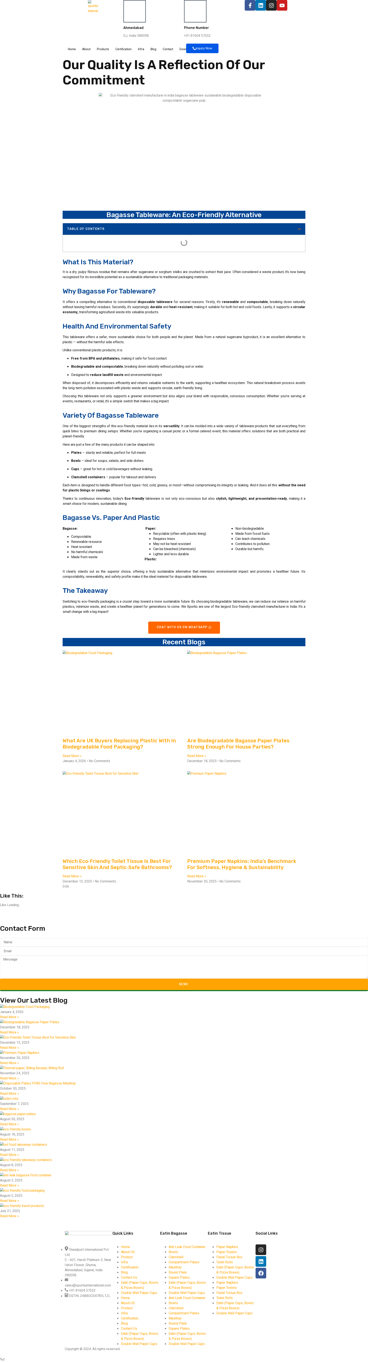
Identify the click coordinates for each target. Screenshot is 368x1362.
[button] (299, 229)
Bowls (173, 1252)
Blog (153, 49)
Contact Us (129, 1277)
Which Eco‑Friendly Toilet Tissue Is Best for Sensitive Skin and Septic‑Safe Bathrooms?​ (117, 864)
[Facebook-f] (250, 5)
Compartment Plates (184, 1262)
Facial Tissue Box (229, 1257)
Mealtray (175, 1267)
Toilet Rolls (224, 1262)
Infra (141, 49)
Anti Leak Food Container (187, 1247)
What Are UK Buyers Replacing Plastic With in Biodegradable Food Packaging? (119, 744)
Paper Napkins (227, 1247)
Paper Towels (226, 1252)
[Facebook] (261, 1273)
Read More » (72, 756)
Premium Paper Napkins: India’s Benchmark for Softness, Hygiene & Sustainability (241, 864)
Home (72, 49)
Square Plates (179, 1277)
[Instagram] (271, 5)
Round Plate (178, 1272)
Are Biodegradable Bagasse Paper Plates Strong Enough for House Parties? (238, 744)
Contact (168, 49)
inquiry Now (204, 48)
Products (103, 49)
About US (128, 1252)
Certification (123, 49)
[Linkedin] (260, 5)
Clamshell (176, 1257)
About (86, 49)
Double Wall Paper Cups (139, 1292)
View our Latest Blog (34, 1000)
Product (127, 1257)
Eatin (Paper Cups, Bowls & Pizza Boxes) (139, 1285)
